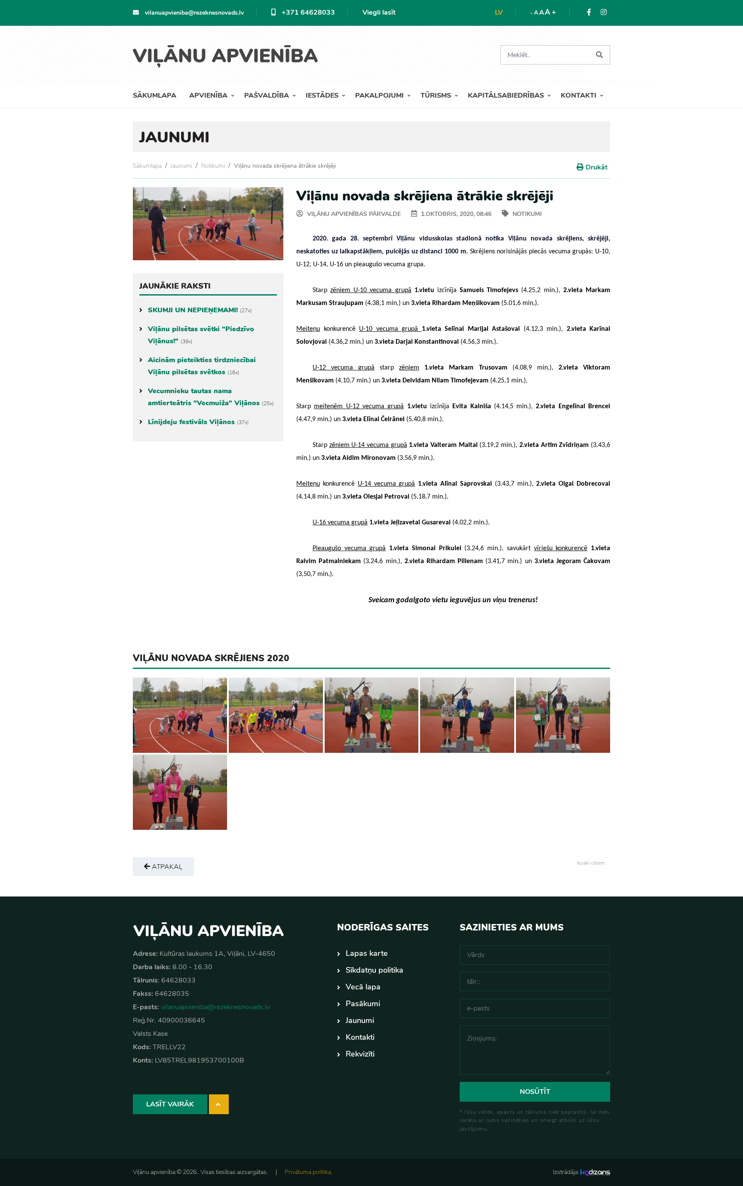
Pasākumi (363, 1003)
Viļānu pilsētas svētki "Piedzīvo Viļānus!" (201, 335)
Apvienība (209, 95)
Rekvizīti (360, 1054)
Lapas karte (367, 953)
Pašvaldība (267, 95)
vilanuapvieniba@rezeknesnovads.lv (193, 13)
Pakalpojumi (380, 95)
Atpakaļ (166, 867)
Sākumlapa (154, 95)
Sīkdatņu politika (374, 970)
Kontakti (579, 95)
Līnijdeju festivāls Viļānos (198, 422)
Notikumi (213, 166)
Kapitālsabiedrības (507, 95)
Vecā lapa (363, 987)
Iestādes (323, 95)
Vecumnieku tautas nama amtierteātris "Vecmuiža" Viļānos (211, 397)
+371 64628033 (307, 12)
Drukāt (597, 167)
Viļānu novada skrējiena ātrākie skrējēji (285, 166)
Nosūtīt (535, 1092)
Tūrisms (437, 95)
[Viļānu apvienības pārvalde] (228, 53)
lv (499, 12)
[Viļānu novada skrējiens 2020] (180, 714)
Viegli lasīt (379, 12)
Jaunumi (181, 166)
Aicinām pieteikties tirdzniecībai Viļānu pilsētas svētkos (202, 366)
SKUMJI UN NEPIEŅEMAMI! (200, 310)
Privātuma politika (308, 1172)
